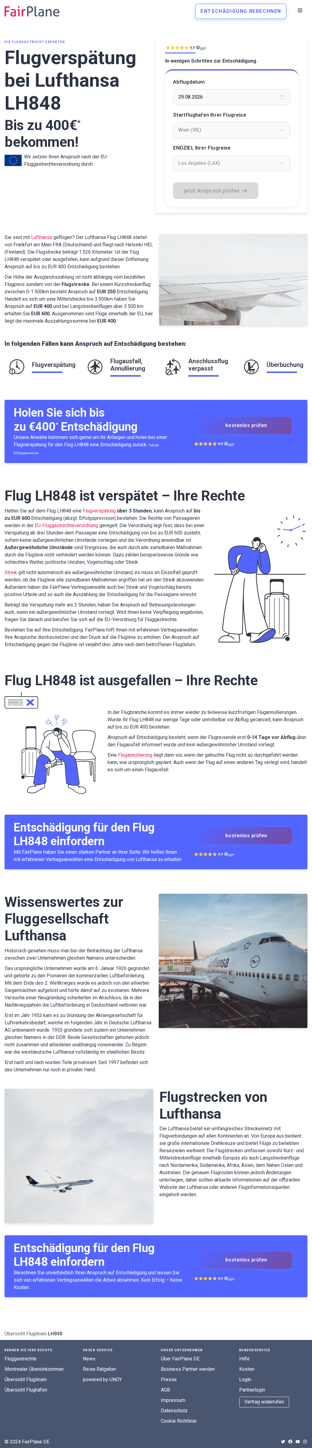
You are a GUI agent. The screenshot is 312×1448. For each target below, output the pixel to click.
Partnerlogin (252, 1390)
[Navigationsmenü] (299, 10)
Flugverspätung (99, 511)
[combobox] (232, 130)
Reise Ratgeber (99, 1369)
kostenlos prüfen (246, 425)
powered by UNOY (102, 1379)
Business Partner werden (188, 1369)
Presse (169, 1379)
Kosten (246, 1369)
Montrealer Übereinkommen (34, 1369)
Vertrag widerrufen (264, 1402)
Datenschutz (174, 1411)
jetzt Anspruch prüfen (212, 190)
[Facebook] (290, 1441)
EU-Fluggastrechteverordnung (66, 525)
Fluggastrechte (21, 1359)
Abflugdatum (189, 82)
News (89, 1359)
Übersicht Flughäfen (26, 1390)
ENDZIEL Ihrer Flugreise (202, 148)
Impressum (173, 1400)
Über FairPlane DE (180, 1359)
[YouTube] (297, 1441)
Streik (11, 572)
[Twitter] (283, 1441)
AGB (165, 1390)
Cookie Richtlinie (179, 1421)
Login (245, 1379)
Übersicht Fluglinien (26, 1334)
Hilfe (244, 1359)
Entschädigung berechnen (240, 11)
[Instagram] (305, 1441)
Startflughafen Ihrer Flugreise (209, 115)
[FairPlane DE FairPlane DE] (32, 11)
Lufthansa (41, 237)
